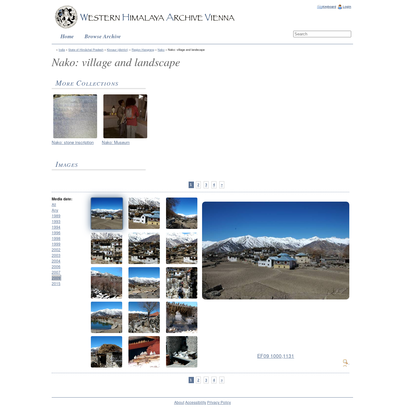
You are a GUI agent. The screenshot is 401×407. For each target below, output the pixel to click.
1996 (56, 232)
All (54, 204)
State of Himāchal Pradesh (85, 49)
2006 (56, 266)
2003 (56, 255)
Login (347, 6)
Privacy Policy (219, 402)
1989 (56, 215)
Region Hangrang (143, 49)
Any (55, 210)
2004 (56, 260)
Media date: (62, 199)
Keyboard (329, 6)
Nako (161, 49)
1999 (56, 243)
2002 (56, 249)
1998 (56, 238)
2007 (56, 272)
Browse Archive (103, 36)
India (62, 49)
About (179, 402)
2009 (56, 278)
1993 (56, 221)
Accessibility (195, 402)
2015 (56, 283)
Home (67, 36)
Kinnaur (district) (117, 49)
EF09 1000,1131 (275, 355)
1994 (56, 227)
